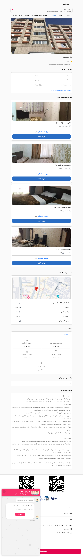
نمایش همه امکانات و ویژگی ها (61, 90)
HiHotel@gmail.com (63, 533)
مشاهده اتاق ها (41, 551)
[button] (13, 35)
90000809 (66, 529)
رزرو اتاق (41, 136)
